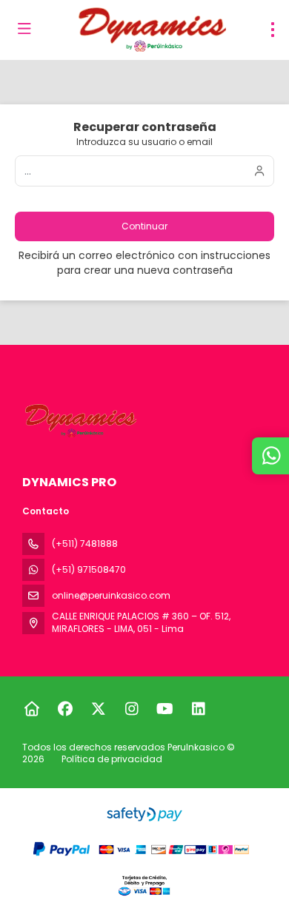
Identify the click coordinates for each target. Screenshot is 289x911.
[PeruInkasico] (79, 420)
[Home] (31, 709)
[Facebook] (65, 709)
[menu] (273, 30)
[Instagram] (131, 709)
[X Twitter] (98, 709)
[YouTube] (165, 709)
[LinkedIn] (198, 709)
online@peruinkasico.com (111, 595)
